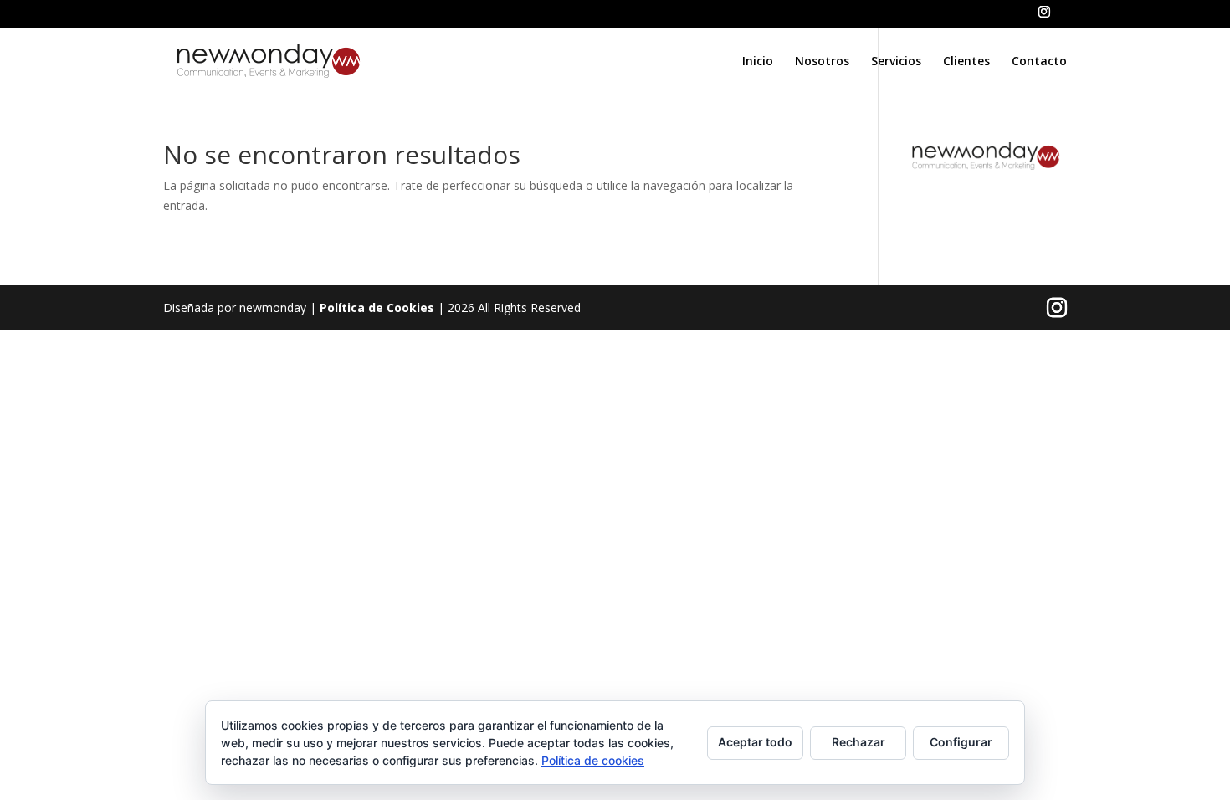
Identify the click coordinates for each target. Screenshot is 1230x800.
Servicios (896, 62)
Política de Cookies (377, 307)
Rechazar (858, 742)
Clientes (966, 62)
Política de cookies (592, 760)
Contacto (1039, 62)
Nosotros (822, 62)
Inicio (757, 62)
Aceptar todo (755, 742)
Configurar (961, 742)
